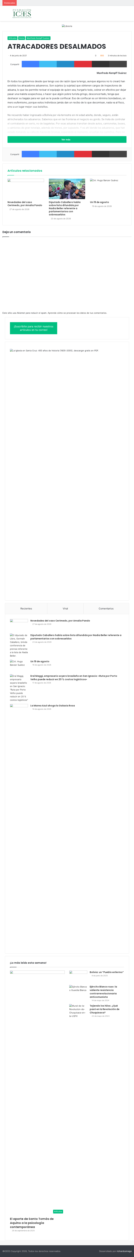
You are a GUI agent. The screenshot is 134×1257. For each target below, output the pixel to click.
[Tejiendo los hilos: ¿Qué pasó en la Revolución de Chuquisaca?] (78, 1011)
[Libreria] (67, 26)
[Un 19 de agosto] (108, 189)
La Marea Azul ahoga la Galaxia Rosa (52, 705)
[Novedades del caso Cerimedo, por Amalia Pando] (26, 189)
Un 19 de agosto (99, 202)
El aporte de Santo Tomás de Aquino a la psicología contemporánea (32, 1223)
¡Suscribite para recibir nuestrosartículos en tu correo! (33, 328)
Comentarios (106, 608)
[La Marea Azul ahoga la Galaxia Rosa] (19, 826)
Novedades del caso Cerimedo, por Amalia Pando (25, 204)
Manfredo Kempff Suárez (38, 38)
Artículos (12, 38)
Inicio (21, 38)
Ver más (66, 139)
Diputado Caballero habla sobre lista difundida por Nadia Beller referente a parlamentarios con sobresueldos (65, 208)
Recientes (26, 608)
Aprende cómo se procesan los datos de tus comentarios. (77, 313)
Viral (65, 608)
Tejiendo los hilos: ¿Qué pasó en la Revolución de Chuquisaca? (104, 1009)
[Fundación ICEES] (26, 13)
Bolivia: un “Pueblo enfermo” (107, 972)
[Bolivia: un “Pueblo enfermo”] (78, 977)
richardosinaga (124, 1251)
